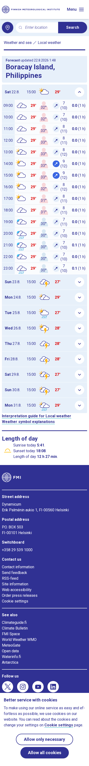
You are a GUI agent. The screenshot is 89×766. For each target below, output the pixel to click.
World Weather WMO (19, 639)
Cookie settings (15, 601)
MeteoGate (11, 645)
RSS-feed (10, 578)
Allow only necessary (44, 739)
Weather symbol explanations (28, 421)
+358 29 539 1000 (17, 550)
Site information (15, 584)
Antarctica (10, 662)
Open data (10, 651)
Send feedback (14, 572)
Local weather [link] (49, 42)
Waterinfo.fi (11, 656)
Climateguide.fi (14, 622)
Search (72, 27)
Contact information (18, 567)
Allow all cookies (44, 752)
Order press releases (19, 595)
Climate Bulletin (15, 628)
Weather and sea (18, 42)
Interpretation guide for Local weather (36, 416)
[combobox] (39, 28)
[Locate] (7, 27)
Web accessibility (17, 589)
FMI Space (11, 634)
